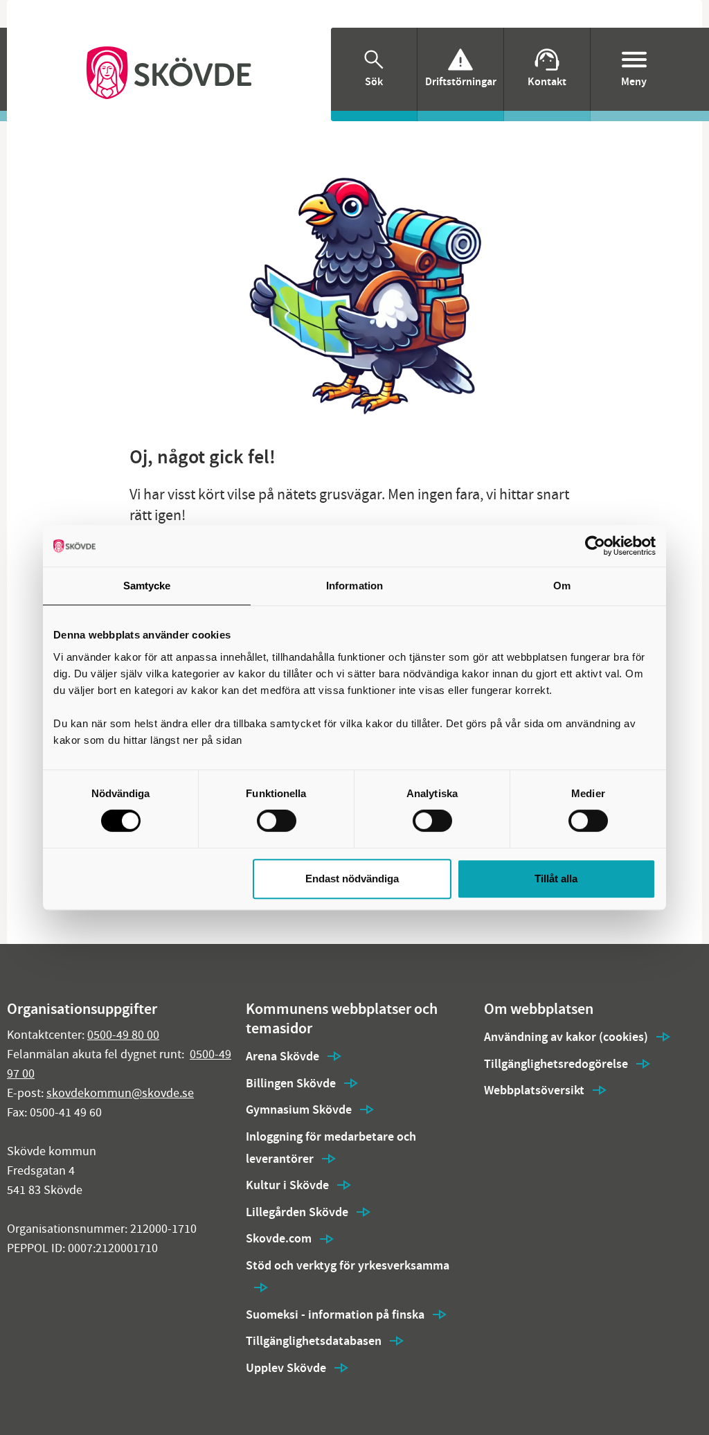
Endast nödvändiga (352, 878)
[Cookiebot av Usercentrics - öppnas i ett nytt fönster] (595, 545)
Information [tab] (354, 585)
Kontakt (547, 81)
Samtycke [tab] (147, 585)
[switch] (276, 821)
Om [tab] (562, 585)
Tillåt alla (556, 878)
